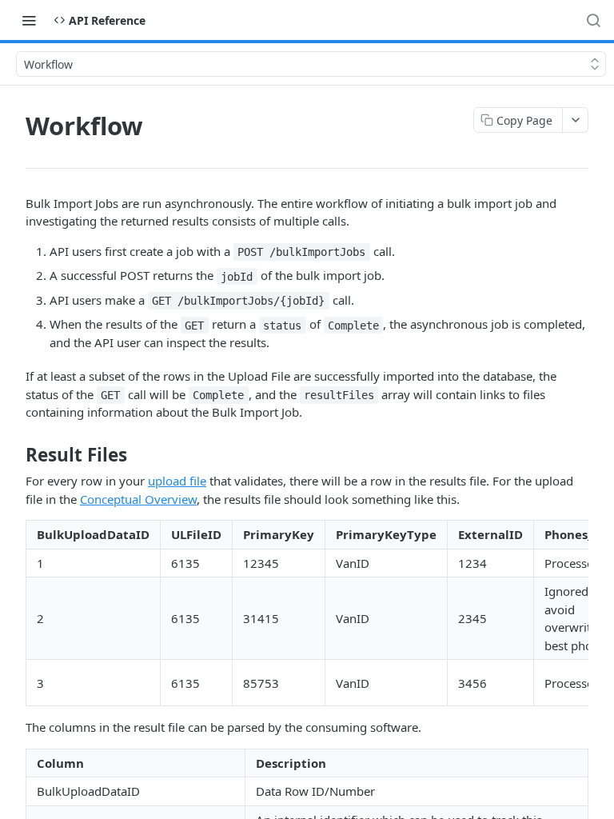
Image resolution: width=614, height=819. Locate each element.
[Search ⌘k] (593, 20)
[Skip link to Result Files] (15, 455)
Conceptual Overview (138, 499)
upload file (177, 481)
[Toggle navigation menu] (29, 20)
